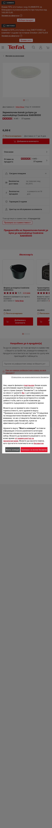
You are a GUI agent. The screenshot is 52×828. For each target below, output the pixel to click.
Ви (23, 393)
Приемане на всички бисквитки (34, 450)
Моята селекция (12, 450)
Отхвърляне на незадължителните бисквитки (30, 377)
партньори (29, 385)
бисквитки (39, 443)
